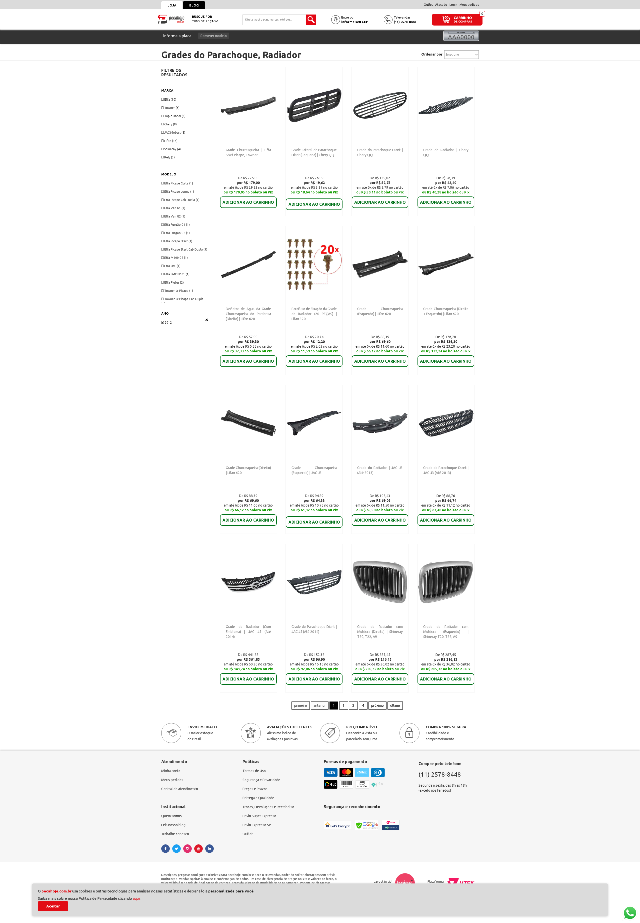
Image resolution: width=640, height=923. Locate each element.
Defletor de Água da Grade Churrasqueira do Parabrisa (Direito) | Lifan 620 (248, 314)
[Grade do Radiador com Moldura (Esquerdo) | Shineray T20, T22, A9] (446, 582)
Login (453, 4)
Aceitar (53, 906)
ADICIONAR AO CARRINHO (248, 202)
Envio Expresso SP (256, 825)
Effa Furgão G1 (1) (177, 224)
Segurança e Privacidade (261, 780)
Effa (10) (170, 99)
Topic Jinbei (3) (175, 116)
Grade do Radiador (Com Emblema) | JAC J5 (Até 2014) (248, 632)
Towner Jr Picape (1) (178, 290)
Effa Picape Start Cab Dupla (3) (185, 249)
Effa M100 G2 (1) (176, 257)
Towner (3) (172, 107)
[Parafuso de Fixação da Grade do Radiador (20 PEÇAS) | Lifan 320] (314, 264)
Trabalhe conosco (175, 834)
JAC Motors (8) (174, 132)
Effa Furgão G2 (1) (177, 233)
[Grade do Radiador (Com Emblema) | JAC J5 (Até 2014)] (248, 582)
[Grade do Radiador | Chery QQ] (446, 105)
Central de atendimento (179, 789)
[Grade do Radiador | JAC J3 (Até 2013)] (380, 423)
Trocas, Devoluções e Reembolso (268, 807)
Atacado (441, 4)
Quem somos (171, 816)
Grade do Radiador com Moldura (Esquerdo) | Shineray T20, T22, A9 (445, 632)
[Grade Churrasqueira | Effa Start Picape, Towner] (248, 105)
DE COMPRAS (463, 21)
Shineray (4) (172, 149)
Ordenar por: (432, 54)
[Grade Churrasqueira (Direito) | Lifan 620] (248, 423)
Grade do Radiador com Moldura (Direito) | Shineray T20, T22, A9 (379, 632)
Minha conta (170, 771)
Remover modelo (213, 36)
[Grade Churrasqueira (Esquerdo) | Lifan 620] (380, 264)
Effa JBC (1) (172, 266)
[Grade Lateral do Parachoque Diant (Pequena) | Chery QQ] (314, 105)
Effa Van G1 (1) (174, 208)
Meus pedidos (469, 4)
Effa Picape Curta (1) (178, 183)
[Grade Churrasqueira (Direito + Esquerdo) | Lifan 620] (446, 264)
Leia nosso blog (173, 825)
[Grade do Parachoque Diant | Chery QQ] (380, 105)
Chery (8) (170, 124)
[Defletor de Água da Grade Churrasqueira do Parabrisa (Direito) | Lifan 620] (248, 264)
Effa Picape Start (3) (178, 241)
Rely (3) (169, 157)
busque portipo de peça (203, 19)
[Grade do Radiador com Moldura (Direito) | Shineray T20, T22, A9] (380, 582)
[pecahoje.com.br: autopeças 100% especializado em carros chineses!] (171, 19)
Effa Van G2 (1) (174, 216)
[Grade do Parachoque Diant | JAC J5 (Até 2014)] (314, 582)
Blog (194, 5)
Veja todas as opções (206, 319)
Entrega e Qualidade (258, 798)
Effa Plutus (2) (174, 282)
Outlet (428, 4)
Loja (172, 5)
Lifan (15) (171, 140)
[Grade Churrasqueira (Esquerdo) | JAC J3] (314, 423)
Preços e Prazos (255, 789)
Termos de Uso (254, 771)
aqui (136, 898)
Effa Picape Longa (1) (179, 191)
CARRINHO (463, 18)
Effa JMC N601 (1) (177, 274)
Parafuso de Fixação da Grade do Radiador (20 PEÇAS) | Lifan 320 (314, 314)
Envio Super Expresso (259, 816)
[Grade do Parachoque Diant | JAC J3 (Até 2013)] (446, 423)
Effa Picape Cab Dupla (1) (182, 199)
